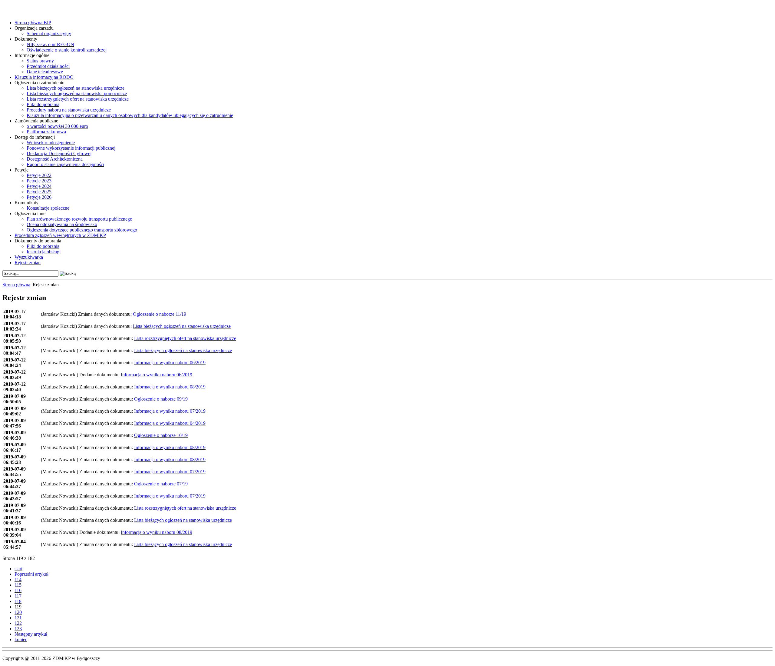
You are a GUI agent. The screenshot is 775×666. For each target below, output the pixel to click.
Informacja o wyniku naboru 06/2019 (170, 362)
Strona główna (16, 284)
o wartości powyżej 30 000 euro (57, 126)
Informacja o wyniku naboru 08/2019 (170, 386)
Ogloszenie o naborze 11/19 (159, 314)
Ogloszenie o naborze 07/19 (161, 483)
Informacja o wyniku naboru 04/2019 (170, 423)
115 (18, 585)
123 (18, 628)
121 (18, 617)
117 (18, 595)
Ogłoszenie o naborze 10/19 (161, 435)
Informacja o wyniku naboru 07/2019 (170, 411)
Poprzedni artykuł (31, 574)
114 (18, 579)
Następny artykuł (31, 634)
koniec (21, 639)
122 (18, 623)
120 (18, 612)
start (18, 568)
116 (18, 590)
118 (18, 601)
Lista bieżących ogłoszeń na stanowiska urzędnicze (182, 326)
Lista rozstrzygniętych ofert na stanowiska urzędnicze (185, 338)
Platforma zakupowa (46, 131)
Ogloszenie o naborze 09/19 (161, 398)
